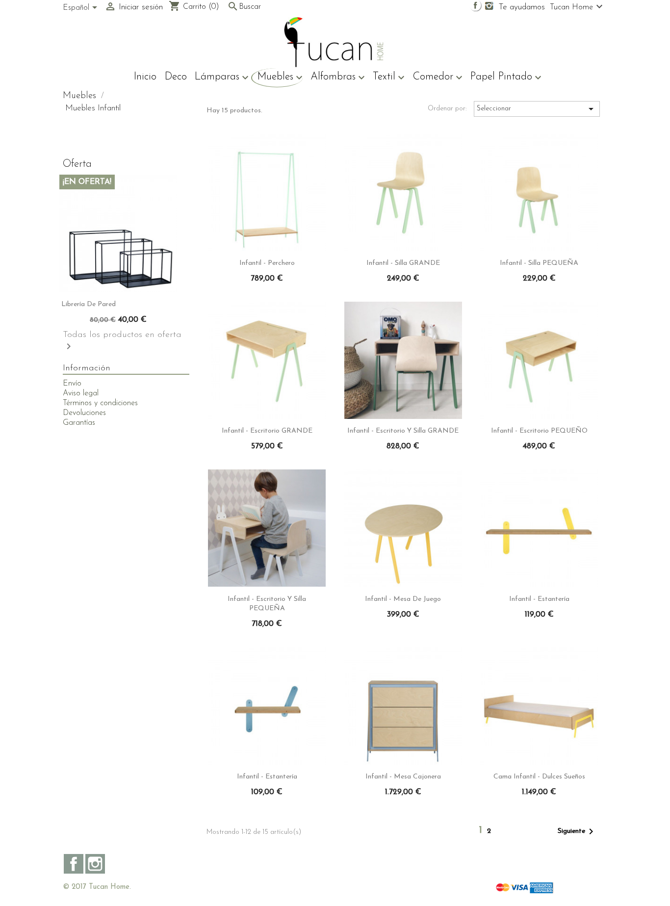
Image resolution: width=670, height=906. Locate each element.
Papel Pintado (505, 77)
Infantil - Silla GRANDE (403, 263)
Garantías (79, 423)
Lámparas (222, 77)
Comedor (437, 77)
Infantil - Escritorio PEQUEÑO (539, 431)
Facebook (73, 864)
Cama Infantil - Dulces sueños (539, 776)
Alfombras (337, 77)
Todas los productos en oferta (122, 341)
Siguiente (577, 831)
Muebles (280, 77)
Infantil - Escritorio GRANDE (267, 431)
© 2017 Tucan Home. (97, 887)
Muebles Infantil (93, 108)
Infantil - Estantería (539, 599)
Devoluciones (84, 413)
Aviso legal (81, 393)
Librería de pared (88, 304)
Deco (175, 77)
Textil (389, 77)
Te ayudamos (522, 7)
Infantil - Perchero (267, 263)
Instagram (95, 864)
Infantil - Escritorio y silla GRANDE (403, 431)
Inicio (145, 77)
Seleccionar (537, 109)
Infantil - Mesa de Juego (403, 599)
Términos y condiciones (100, 403)
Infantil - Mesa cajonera (403, 776)
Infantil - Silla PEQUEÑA (539, 263)
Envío (72, 384)
